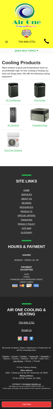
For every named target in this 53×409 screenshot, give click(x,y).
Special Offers (26, 216)
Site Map (26, 228)
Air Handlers (13, 125)
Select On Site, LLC (33, 384)
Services (26, 195)
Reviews (26, 203)
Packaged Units (40, 125)
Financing (26, 220)
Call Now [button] (26, 404)
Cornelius (23, 356)
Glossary (26, 233)
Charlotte (5, 356)
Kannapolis (45, 356)
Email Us (26, 330)
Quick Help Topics (25, 51)
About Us (26, 199)
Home (26, 190)
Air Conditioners (13, 100)
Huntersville (33, 356)
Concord (14, 356)
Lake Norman (18, 361)
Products (26, 211)
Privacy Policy (26, 224)
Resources (26, 207)
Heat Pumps (39, 100)
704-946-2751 (26, 322)
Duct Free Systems (13, 150)
